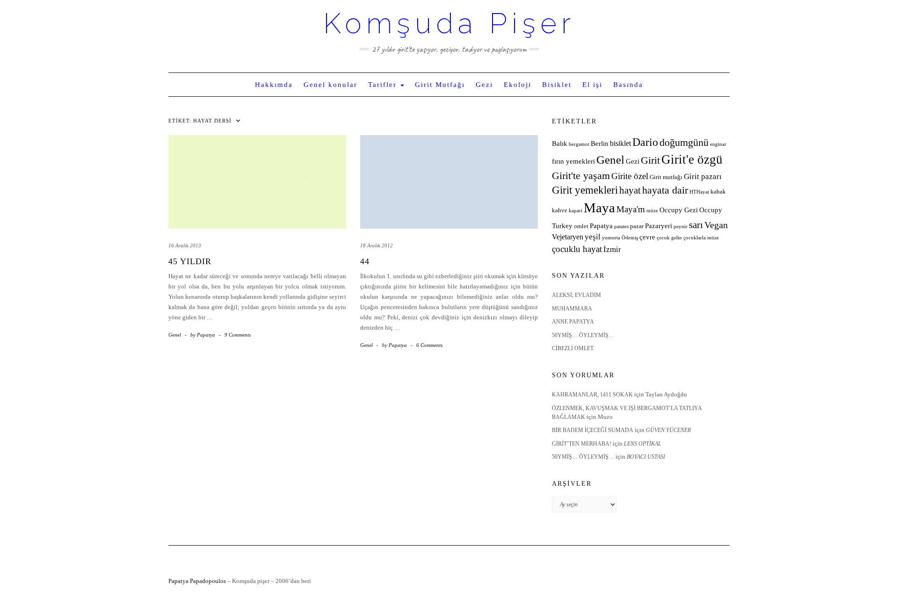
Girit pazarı (703, 176)
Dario (645, 142)
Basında (628, 84)
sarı (696, 224)
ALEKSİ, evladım (576, 295)
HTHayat (699, 191)
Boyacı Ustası (646, 457)
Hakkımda (274, 84)
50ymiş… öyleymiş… (583, 335)
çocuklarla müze (701, 237)
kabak (718, 191)
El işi (592, 84)
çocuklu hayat (577, 249)
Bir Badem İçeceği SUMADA (592, 430)
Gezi (484, 84)
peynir (681, 226)
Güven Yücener (668, 430)
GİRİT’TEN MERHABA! (581, 443)
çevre (647, 237)
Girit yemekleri (585, 190)
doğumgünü (684, 142)
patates (621, 226)
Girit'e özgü (692, 159)
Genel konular (330, 84)
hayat (630, 190)
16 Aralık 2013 (184, 245)
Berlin (599, 143)
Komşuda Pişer (449, 23)
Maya (599, 207)
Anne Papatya (573, 321)
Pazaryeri (658, 226)
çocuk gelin (669, 237)
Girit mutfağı (666, 177)
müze (652, 210)
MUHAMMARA (572, 308)
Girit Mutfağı (440, 84)
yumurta (611, 237)
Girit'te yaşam (581, 175)
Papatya (601, 226)
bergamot (579, 144)
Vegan (716, 225)
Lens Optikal (642, 443)
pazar (637, 226)
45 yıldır (189, 261)
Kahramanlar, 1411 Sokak (592, 394)
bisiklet (620, 143)
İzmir (612, 249)
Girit (650, 160)
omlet (581, 226)
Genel (174, 335)
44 (364, 261)
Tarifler (383, 84)
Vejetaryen (567, 237)
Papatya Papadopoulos (197, 580)
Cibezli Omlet (573, 348)
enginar (718, 144)
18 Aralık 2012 (376, 245)
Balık (559, 143)
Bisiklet (557, 84)
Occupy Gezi (678, 210)
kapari (575, 210)
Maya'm (630, 209)
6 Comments (429, 345)
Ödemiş (630, 237)
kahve (559, 210)
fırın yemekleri (573, 161)
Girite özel (629, 176)
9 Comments (237, 335)
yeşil (593, 236)
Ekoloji (517, 84)
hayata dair (665, 190)
